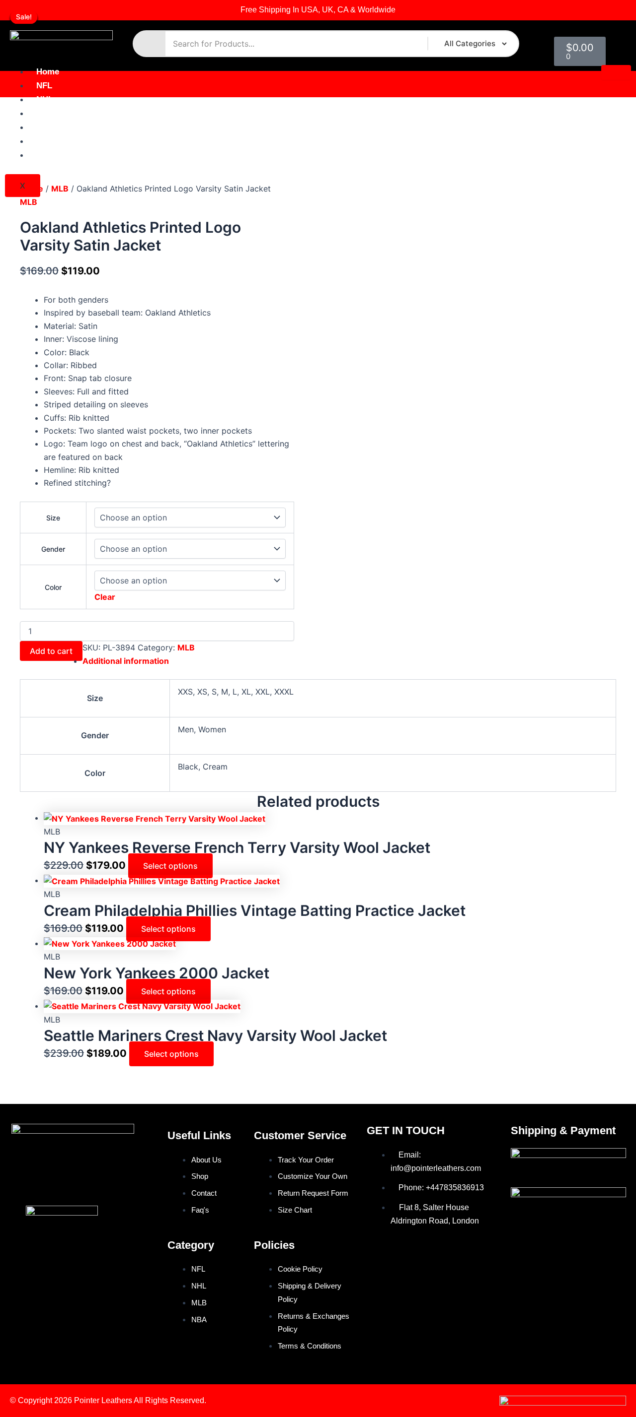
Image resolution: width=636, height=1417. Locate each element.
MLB (45, 113)
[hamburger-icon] (616, 72)
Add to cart (51, 651)
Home (47, 71)
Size (53, 518)
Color (53, 587)
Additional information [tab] (125, 661)
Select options (170, 866)
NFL (44, 85)
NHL (44, 99)
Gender (53, 549)
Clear (104, 597)
